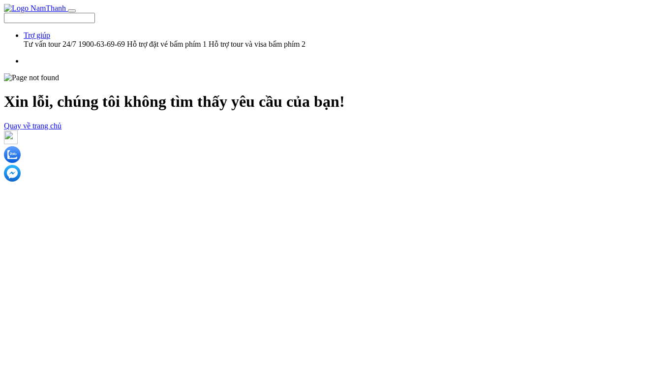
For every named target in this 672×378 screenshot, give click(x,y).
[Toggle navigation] (72, 10)
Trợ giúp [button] (37, 35)
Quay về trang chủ (32, 126)
